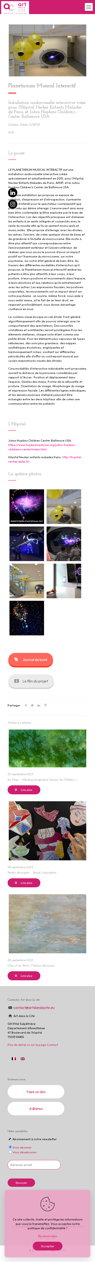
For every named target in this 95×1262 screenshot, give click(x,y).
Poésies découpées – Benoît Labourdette (32, 872)
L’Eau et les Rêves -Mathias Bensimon (31, 965)
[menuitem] (22, 1059)
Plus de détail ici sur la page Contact (33, 1045)
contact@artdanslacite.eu (34, 1007)
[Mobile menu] (89, 7)
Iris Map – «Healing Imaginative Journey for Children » (42, 779)
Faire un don (36, 1091)
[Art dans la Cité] (15, 7)
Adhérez (36, 1108)
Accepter (47, 1246)
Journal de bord (34, 659)
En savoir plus (47, 1236)
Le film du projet (35, 681)
